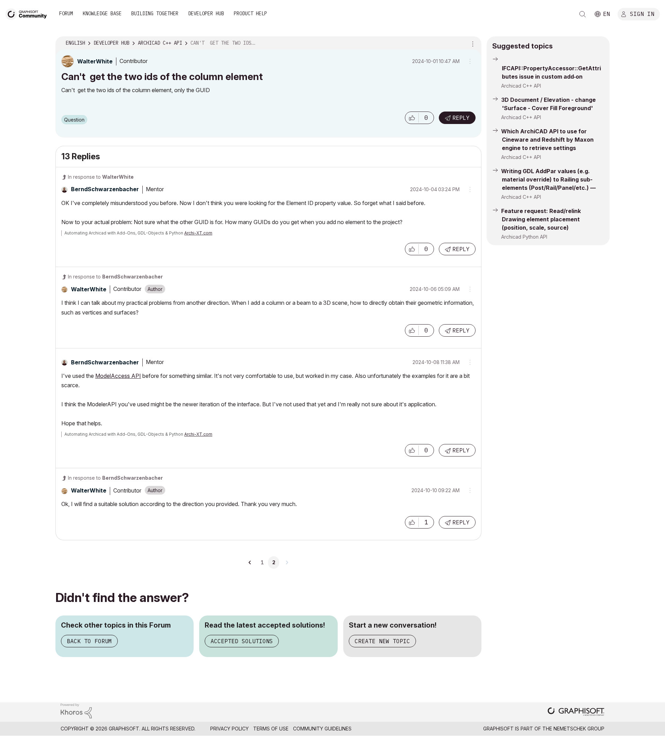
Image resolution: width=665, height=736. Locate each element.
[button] (411, 118)
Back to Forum (89, 641)
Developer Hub (206, 13)
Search (582, 14)
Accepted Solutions (242, 641)
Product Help (250, 13)
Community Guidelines (322, 728)
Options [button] (471, 43)
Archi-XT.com (198, 233)
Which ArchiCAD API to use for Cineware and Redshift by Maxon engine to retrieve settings (547, 139)
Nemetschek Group (578, 728)
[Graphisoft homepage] (576, 712)
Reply (461, 117)
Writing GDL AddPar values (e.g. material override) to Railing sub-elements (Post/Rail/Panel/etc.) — (548, 179)
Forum (66, 13)
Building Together (154, 13)
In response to (101, 177)
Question (74, 120)
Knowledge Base (102, 13)
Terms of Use (271, 728)
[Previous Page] (250, 562)
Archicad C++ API (521, 86)
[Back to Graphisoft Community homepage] (28, 13)
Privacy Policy (229, 728)
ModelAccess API (118, 375)
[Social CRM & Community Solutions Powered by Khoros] (76, 710)
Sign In (642, 13)
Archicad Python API (524, 237)
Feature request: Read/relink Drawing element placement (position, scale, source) (541, 219)
